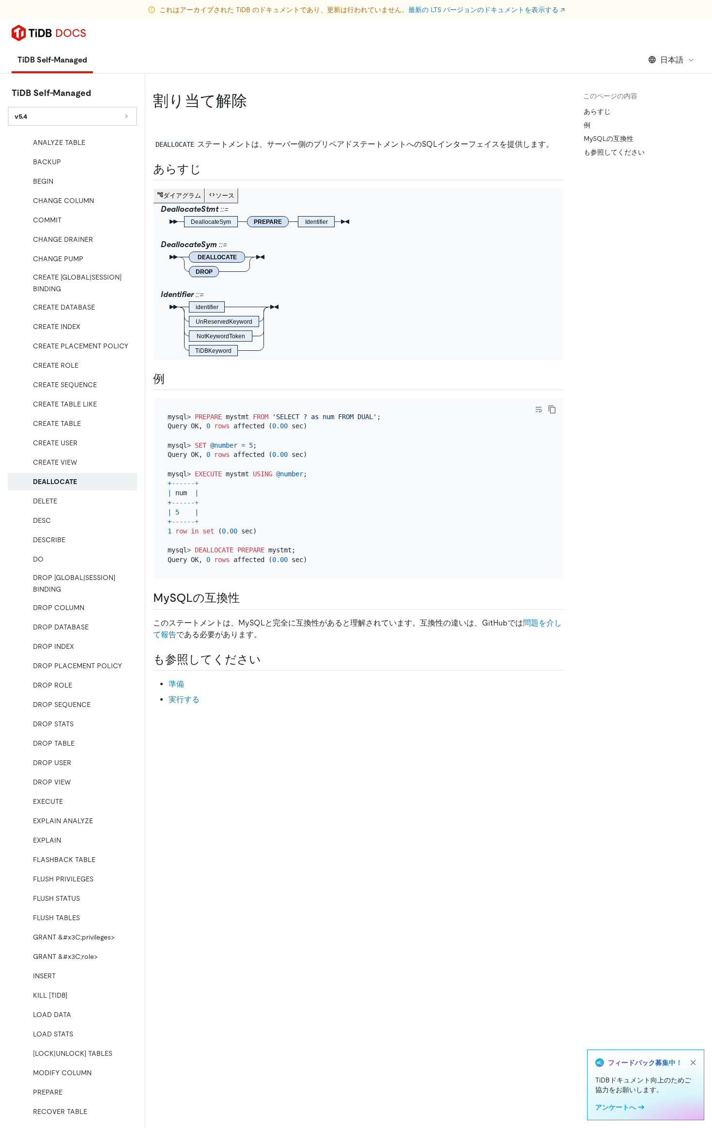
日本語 (671, 59)
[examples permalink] (172, 379)
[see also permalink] (269, 659)
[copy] (552, 409)
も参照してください (614, 152)
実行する (184, 699)
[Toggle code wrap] (538, 409)
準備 (176, 684)
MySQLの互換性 (609, 138)
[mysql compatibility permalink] (247, 598)
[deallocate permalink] (255, 101)
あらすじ (597, 111)
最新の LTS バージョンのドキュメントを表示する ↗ (486, 10)
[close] (693, 1062)
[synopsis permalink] (209, 169)
